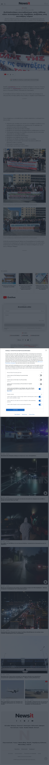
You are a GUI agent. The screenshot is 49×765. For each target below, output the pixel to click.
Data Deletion (17, 414)
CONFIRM (15, 409)
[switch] (40, 375)
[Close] (46, 351)
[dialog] (24, 382)
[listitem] (24, 372)
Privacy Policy (32, 414)
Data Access (24, 414)
